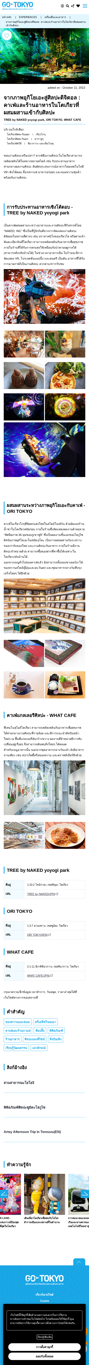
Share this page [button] (72, 5)
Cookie (44, 1300)
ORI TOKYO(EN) (37, 934)
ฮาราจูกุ (39, 139)
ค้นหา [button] (67, 5)
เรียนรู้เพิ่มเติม (44, 1337)
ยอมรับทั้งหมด (44, 1356)
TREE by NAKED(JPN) (41, 894)
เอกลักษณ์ (39, 1048)
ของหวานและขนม (17, 1022)
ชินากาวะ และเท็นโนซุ (40, 143)
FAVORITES (78, 5)
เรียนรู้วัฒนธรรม (16, 1048)
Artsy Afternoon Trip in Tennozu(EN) (32, 1132)
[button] (62, 5)
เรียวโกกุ (41, 134)
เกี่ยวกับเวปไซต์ (44, 1294)
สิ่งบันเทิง (55, 1039)
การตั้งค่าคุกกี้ (44, 1347)
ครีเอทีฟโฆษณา (45, 1022)
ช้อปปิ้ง (39, 1030)
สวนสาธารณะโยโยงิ (19, 1083)
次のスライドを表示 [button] (85, 1194)
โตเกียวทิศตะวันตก (17, 139)
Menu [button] (85, 6)
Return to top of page (79, 1261)
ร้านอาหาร (12, 1039)
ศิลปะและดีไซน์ (35, 1039)
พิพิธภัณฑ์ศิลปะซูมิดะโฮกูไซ (24, 1107)
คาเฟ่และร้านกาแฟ (17, 1030)
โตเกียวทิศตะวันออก (18, 134)
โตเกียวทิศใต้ (14, 143)
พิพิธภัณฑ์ (56, 1030)
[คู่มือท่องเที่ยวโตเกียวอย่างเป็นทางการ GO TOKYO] (17, 5)
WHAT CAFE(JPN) (38, 975)
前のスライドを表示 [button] (4, 1194)
